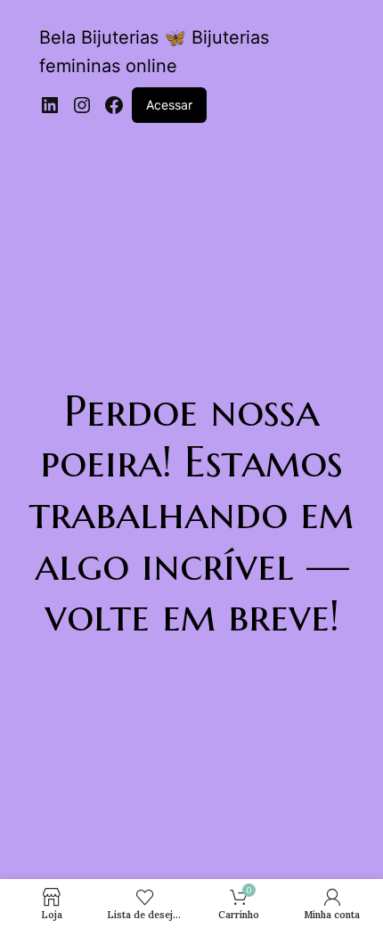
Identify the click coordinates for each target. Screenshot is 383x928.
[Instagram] (82, 105)
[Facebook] (114, 105)
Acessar (169, 104)
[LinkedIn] (50, 105)
